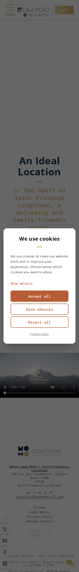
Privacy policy (39, 334)
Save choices (39, 309)
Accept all (39, 296)
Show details (21, 283)
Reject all (39, 322)
